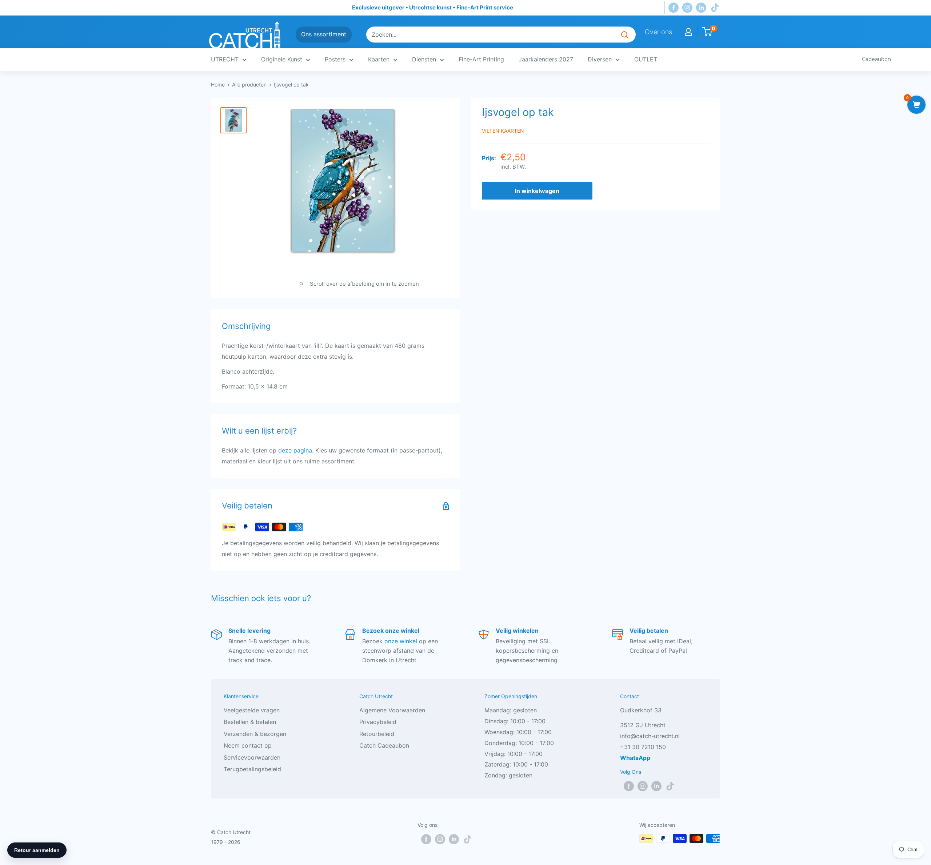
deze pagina (295, 450)
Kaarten (378, 59)
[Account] (688, 32)
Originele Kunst (281, 59)
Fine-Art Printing (481, 59)
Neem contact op (248, 745)
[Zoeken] (625, 35)
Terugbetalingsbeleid (252, 769)
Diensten (424, 59)
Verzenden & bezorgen (255, 733)
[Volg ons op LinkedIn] (701, 8)
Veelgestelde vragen (252, 710)
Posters (335, 59)
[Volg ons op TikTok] (715, 8)
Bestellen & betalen (250, 721)
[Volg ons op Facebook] (673, 8)
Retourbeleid (376, 733)
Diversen (600, 59)
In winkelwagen (537, 190)
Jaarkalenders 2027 (546, 59)
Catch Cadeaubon (384, 745)
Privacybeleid (377, 721)
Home (218, 84)
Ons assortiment (323, 34)
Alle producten (249, 84)
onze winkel (400, 641)
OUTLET (645, 59)
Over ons (658, 32)
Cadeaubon (876, 59)
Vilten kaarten (503, 131)
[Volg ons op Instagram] (687, 8)
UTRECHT (225, 59)
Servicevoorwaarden (252, 757)
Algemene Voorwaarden (392, 710)
